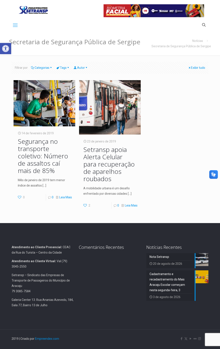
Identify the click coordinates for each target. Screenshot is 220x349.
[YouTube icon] (190, 339)
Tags (63, 67)
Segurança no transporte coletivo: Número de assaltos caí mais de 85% (43, 156)
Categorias (42, 67)
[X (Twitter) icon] (186, 339)
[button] (5, 48)
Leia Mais (65, 197)
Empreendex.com (47, 338)
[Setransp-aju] (33, 9)
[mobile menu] (15, 25)
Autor (81, 67)
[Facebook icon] (181, 339)
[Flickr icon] (195, 339)
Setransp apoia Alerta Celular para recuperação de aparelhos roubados (109, 164)
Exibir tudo (198, 67)
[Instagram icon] (199, 339)
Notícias (197, 41)
